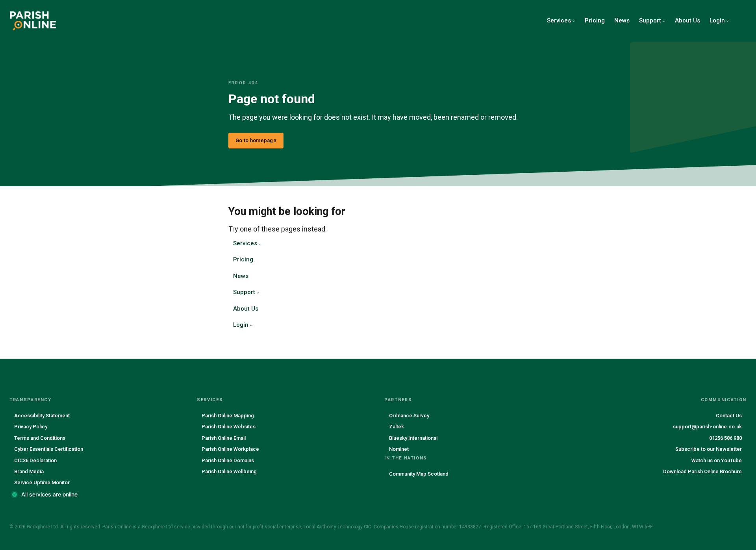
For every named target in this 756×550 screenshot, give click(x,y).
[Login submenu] (727, 20)
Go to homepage (255, 140)
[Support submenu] (663, 20)
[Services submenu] (573, 20)
